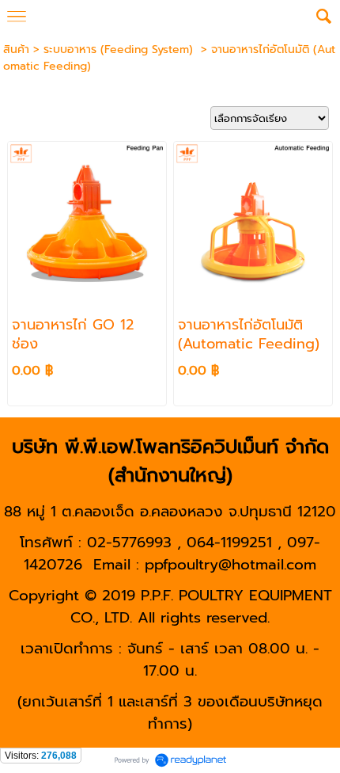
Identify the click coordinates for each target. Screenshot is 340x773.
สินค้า (16, 49)
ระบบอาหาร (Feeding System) (120, 49)
